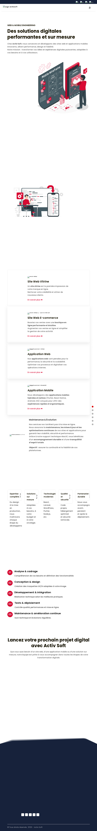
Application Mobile (40, 390)
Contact (19, 796)
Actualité (19, 782)
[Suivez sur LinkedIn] (30, 814)
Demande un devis (23, 791)
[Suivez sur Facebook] (22, 814)
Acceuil (18, 777)
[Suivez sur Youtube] (26, 814)
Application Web (39, 354)
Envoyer (78, 718)
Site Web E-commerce (43, 318)
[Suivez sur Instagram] (34, 814)
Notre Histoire (21, 787)
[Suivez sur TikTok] (37, 814)
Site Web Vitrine (38, 281)
